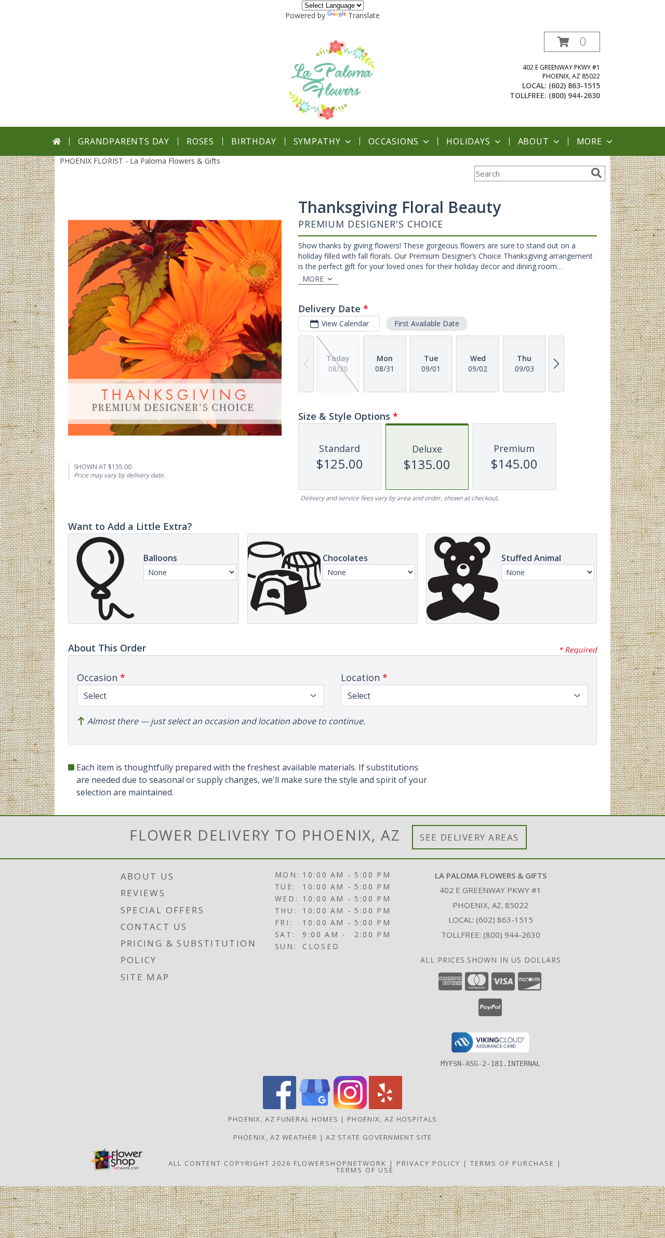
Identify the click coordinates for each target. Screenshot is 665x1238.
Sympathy (317, 141)
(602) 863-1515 (574, 85)
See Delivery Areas (469, 837)
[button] (572, 42)
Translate (364, 15)
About (533, 141)
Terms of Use (365, 1170)
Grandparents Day (123, 141)
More (589, 141)
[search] (596, 173)
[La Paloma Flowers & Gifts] (333, 79)
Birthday (253, 141)
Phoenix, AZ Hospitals (392, 1119)
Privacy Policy (428, 1163)
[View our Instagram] (350, 1106)
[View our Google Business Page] (314, 1106)
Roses (200, 141)
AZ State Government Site (379, 1137)
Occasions (393, 141)
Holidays (468, 141)
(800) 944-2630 (574, 95)
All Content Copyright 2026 (229, 1163)
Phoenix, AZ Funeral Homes (283, 1119)
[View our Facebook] (279, 1106)
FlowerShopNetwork (340, 1163)
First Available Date (426, 323)
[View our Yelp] (385, 1106)
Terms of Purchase (512, 1163)
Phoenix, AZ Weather (275, 1137)
